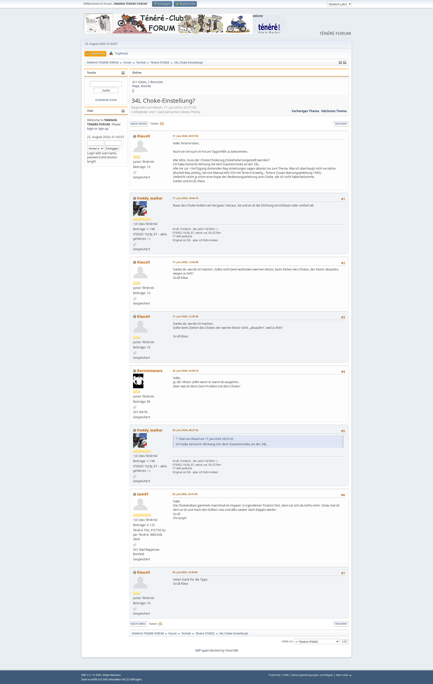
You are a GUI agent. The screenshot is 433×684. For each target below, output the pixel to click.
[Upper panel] (344, 63)
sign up (103, 129)
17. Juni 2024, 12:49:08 (185, 262)
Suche (91, 72)
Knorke (146, 86)
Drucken (341, 123)
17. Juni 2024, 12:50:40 (185, 316)
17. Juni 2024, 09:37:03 (185, 136)
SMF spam (202, 650)
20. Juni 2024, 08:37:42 (185, 430)
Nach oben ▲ (344, 675)
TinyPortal (274, 675)
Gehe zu (287, 641)
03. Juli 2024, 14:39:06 (185, 572)
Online (136, 72)
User (90, 110)
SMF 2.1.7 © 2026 (91, 675)
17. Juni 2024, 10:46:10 (185, 198)
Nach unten (139, 123)
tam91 (143, 494)
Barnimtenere (149, 370)
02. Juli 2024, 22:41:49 (185, 494)
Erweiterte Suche (106, 100)
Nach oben (138, 623)
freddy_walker (150, 198)
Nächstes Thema (334, 111)
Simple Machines (111, 675)
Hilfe (286, 675)
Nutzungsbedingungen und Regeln (312, 675)
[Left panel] (340, 63)
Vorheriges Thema (305, 111)
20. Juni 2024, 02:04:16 (185, 370)
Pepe (135, 86)
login (90, 129)
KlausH (143, 136)
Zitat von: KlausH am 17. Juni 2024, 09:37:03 (206, 439)
